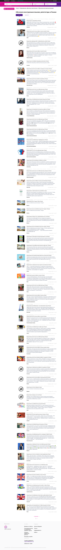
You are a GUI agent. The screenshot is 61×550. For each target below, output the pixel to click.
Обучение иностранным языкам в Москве (49, 77)
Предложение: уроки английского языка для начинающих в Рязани (39, 180)
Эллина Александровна (31, 471)
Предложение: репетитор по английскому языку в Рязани (37, 89)
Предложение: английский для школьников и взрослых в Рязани (38, 99)
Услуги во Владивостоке (30, 87)
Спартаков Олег (29, 85)
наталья (28, 65)
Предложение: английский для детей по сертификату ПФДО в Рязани (39, 434)
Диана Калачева (29, 57)
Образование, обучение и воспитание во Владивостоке (40, 87)
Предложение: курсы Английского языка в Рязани (36, 275)
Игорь (28, 481)
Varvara (28, 430)
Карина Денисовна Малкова (32, 125)
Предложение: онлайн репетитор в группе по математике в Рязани (39, 264)
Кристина (28, 187)
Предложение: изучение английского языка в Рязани (36, 474)
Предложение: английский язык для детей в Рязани (36, 403)
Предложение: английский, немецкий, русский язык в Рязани (38, 61)
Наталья (28, 27)
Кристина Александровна (31, 146)
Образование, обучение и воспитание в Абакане (38, 335)
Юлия (28, 343)
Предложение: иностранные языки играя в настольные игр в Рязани (39, 255)
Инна (27, 291)
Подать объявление (20, 0)
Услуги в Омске (28, 67)
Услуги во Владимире (29, 483)
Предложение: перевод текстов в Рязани (34, 394)
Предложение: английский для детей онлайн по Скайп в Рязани (38, 485)
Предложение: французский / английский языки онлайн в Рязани (38, 41)
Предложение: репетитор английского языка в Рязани (36, 51)
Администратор (29, 491)
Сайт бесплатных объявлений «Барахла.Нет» (21, 547)
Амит (28, 37)
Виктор (28, 47)
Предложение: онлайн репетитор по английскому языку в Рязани (38, 444)
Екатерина (28, 353)
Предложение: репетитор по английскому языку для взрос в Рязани (39, 170)
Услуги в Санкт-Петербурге (30, 148)
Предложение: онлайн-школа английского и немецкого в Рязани (38, 367)
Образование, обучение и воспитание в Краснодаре (39, 273)
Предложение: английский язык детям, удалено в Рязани (37, 424)
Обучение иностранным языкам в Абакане (49, 335)
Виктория (28, 312)
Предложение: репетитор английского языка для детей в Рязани (38, 377)
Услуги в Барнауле (29, 179)
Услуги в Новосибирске (29, 29)
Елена (28, 95)
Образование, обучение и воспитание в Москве (37, 77)
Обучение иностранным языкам (46, 8)
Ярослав (28, 197)
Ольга (28, 333)
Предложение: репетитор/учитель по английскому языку (37, 464)
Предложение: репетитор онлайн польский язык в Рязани (37, 78)
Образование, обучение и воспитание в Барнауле (38, 179)
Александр (29, 166)
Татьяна (28, 75)
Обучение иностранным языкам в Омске (48, 67)
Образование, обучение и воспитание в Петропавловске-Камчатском (45, 345)
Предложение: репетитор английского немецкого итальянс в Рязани (39, 68)
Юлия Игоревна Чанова (31, 322)
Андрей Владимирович (31, 301)
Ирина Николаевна (30, 177)
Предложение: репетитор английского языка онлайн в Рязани (38, 31)
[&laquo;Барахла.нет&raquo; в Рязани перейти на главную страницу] (6, 0)
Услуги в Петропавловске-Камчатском (31, 345)
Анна (27, 410)
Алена (28, 271)
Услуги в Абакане (29, 335)
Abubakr (28, 420)
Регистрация (55, 0)
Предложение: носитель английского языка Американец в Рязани (39, 454)
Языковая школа (30, 440)
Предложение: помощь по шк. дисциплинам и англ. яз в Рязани (38, 216)
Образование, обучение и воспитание (28, 8)
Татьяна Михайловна (30, 115)
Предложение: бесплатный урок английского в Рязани (36, 160)
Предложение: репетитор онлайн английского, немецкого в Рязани (39, 357)
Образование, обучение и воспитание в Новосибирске (39, 29)
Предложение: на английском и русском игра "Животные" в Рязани (39, 245)
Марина (28, 391)
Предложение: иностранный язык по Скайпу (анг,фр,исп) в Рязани (39, 505)
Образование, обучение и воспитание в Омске (37, 67)
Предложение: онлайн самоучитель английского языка (37, 190)
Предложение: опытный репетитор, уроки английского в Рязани (38, 109)
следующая (36, 516)
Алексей (28, 501)
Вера (27, 281)
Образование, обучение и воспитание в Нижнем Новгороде (41, 314)
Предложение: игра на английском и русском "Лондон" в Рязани (38, 208)
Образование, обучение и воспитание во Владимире (39, 483)
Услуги (17, 8)
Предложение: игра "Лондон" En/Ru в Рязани (35, 201)
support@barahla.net (29, 541)
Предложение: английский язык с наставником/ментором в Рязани (39, 305)
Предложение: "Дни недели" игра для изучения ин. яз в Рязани (38, 236)
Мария (28, 383)
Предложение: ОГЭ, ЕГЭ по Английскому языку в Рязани (37, 150)
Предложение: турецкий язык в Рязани (34, 20)
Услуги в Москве (29, 77)
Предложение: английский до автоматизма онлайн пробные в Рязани (39, 495)
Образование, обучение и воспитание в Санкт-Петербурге (41, 148)
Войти (51, 0)
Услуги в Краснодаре (29, 273)
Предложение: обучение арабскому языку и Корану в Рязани (38, 414)
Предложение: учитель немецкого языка (34, 387)
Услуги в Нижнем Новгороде (30, 314)
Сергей (28, 105)
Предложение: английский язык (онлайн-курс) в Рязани (37, 326)
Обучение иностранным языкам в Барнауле (50, 179)
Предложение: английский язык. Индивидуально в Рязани (37, 139)
